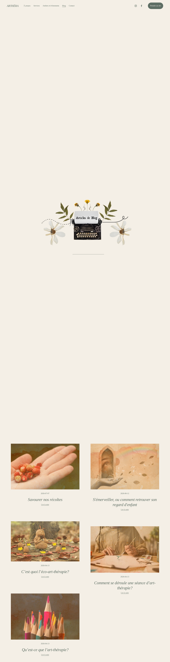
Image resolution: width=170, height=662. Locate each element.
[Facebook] (141, 6)
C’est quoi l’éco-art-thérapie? (45, 571)
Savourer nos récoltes (45, 499)
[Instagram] (135, 6)
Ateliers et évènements (51, 6)
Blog (64, 6)
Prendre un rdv (155, 6)
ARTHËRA (13, 5)
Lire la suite (45, 504)
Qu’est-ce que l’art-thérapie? (45, 649)
